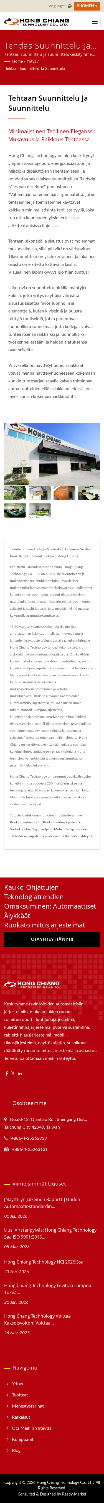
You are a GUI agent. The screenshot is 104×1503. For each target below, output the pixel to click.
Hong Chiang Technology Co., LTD (66, 1483)
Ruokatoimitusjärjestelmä (61, 822)
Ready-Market (74, 1494)
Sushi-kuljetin (20, 829)
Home (17, 62)
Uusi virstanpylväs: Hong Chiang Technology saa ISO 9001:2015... (50, 1233)
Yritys (31, 62)
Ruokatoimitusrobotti (25, 822)
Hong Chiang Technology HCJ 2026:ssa (43, 1262)
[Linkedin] (20, 1074)
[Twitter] (13, 1074)
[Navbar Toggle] (95, 21)
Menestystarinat (28, 1406)
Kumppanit (23, 1439)
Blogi (17, 1450)
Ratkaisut (21, 1417)
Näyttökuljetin (42, 829)
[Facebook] (7, 1074)
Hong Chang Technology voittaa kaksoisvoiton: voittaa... (37, 1319)
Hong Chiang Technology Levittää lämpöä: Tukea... (48, 1288)
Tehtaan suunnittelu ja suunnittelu (35, 69)
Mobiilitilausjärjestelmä (71, 829)
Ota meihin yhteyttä (77, 836)
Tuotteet (20, 1395)
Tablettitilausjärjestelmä (27, 836)
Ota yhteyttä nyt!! (52, 939)
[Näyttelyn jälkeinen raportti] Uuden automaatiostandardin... (42, 1202)
